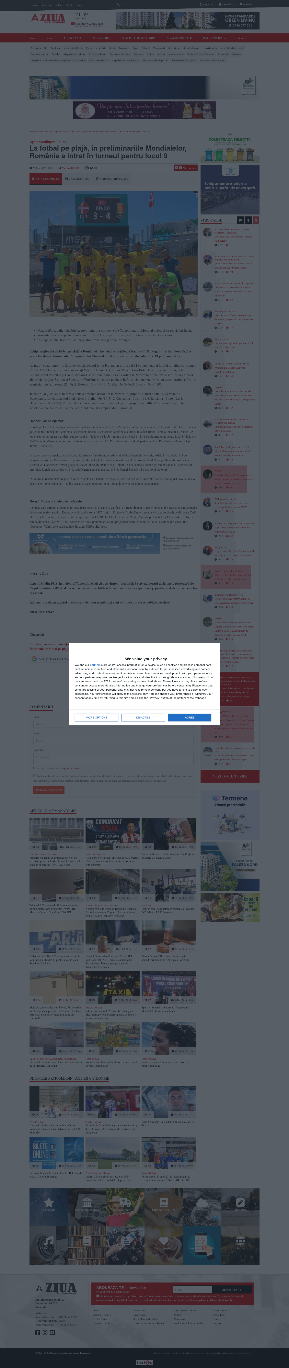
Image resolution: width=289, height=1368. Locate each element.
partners (95, 664)
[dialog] (144, 684)
